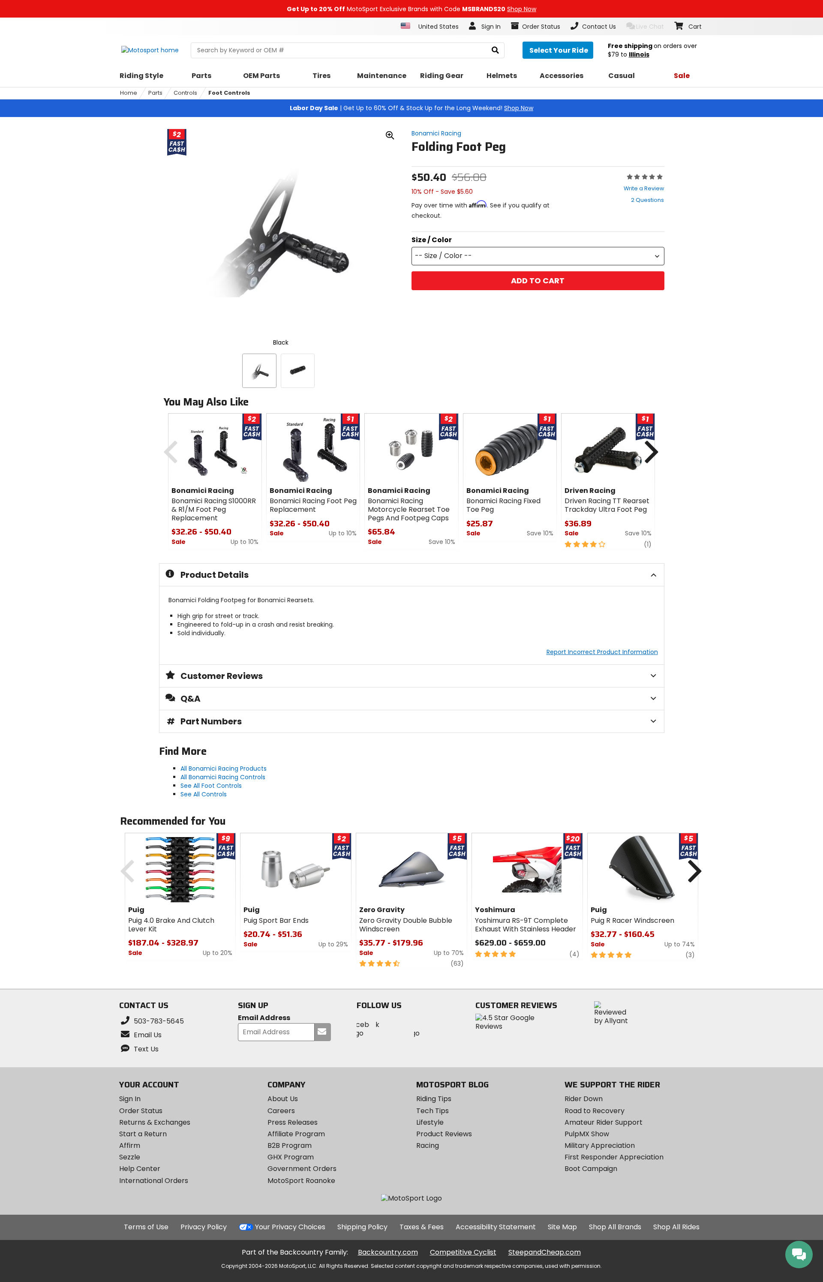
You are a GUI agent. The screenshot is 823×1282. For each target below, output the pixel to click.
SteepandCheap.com (544, 1252)
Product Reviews (444, 1134)
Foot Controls (229, 93)
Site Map (562, 1227)
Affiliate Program (296, 1134)
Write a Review (644, 188)
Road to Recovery (595, 1111)
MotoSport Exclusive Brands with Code (411, 9)
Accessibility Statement (496, 1227)
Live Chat (650, 26)
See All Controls (203, 794)
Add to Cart (538, 280)
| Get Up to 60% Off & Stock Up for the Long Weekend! (411, 108)
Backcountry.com (388, 1252)
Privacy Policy (203, 1227)
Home (128, 93)
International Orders (153, 1181)
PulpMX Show (587, 1134)
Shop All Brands (615, 1227)
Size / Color (432, 240)
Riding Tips (433, 1099)
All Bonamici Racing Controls (222, 777)
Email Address (264, 1018)
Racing (427, 1145)
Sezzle (129, 1157)
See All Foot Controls (211, 785)
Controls (185, 93)
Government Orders (301, 1169)
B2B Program (289, 1145)
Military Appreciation (600, 1145)
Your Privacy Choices (290, 1227)
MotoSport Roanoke (301, 1181)
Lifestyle (430, 1122)
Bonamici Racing (436, 133)
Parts (155, 93)
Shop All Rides (676, 1227)
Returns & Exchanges (154, 1122)
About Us (282, 1099)
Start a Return (143, 1134)
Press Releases (292, 1122)
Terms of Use (146, 1227)
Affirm (129, 1145)
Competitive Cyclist (463, 1252)
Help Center (139, 1169)
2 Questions (647, 200)
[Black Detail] (298, 371)
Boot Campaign (591, 1169)
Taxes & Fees (421, 1227)
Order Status (140, 1111)
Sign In (130, 1099)
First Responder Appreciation (614, 1157)
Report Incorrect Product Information (602, 652)
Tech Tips (432, 1111)
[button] (538, 256)
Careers (281, 1111)
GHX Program (290, 1157)
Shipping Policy (362, 1227)
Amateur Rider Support (604, 1122)
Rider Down (584, 1099)
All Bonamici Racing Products (223, 768)
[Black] (259, 371)
